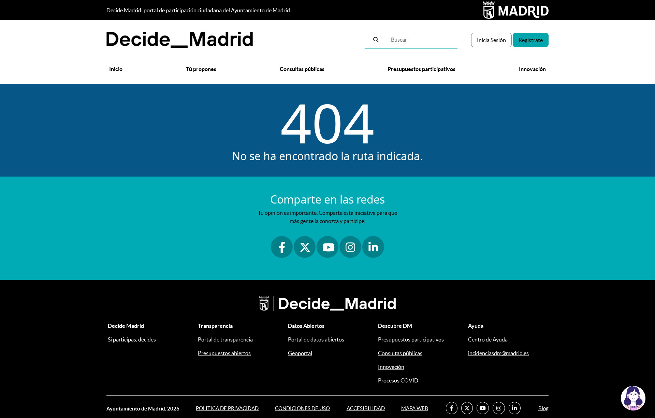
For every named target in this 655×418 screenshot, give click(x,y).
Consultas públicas (302, 69)
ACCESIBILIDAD (366, 408)
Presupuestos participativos (421, 69)
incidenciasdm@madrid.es (498, 353)
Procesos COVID (398, 380)
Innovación (532, 69)
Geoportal (300, 353)
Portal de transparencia (225, 339)
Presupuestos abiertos (224, 353)
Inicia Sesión (491, 40)
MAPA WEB (414, 408)
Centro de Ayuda (488, 339)
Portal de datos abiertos (316, 339)
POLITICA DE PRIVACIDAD (227, 408)
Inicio (115, 69)
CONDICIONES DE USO (302, 408)
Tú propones (201, 69)
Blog (543, 408)
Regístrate (531, 40)
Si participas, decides (132, 339)
